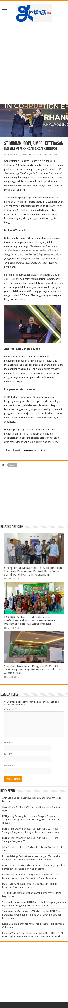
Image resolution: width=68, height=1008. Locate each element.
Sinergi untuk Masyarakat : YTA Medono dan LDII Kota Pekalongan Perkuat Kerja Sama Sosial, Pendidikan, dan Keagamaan (33, 571)
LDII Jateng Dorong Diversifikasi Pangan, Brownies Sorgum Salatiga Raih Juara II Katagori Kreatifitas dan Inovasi (31, 819)
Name (8, 742)
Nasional (37, 155)
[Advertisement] (34, 35)
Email (8, 754)
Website (8, 765)
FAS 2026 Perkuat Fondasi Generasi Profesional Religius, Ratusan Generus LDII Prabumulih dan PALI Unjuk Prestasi (32, 620)
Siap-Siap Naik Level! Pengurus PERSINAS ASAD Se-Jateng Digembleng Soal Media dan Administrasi (33, 669)
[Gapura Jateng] (34, 12)
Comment (10, 709)
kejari (12, 465)
